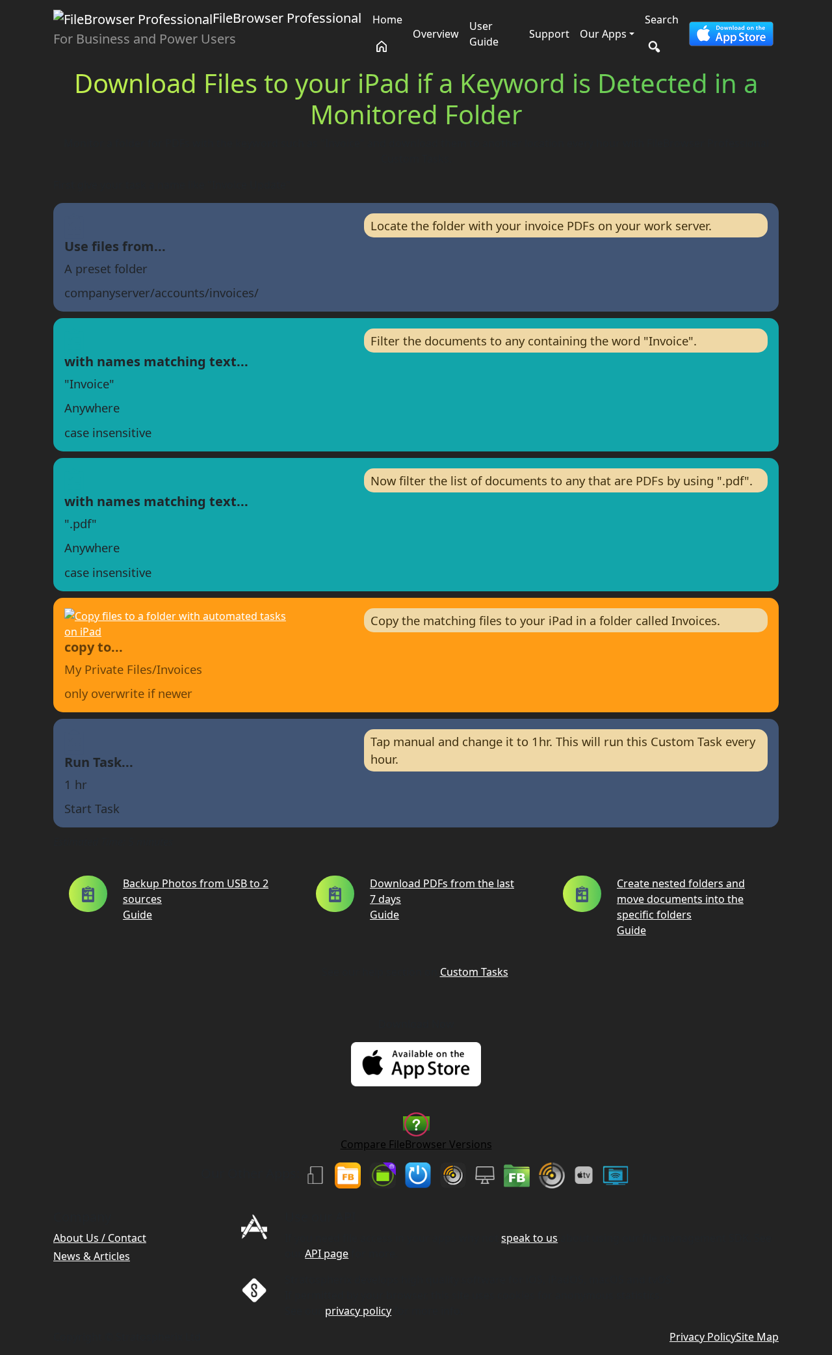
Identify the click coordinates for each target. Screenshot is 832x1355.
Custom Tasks (474, 972)
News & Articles (91, 1256)
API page (326, 1253)
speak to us (529, 1238)
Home (387, 19)
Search (662, 19)
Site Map (757, 1337)
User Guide (484, 34)
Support (549, 34)
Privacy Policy (703, 1337)
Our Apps (603, 34)
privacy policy (358, 1311)
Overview (436, 34)
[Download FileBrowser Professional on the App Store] (731, 33)
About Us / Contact (99, 1238)
